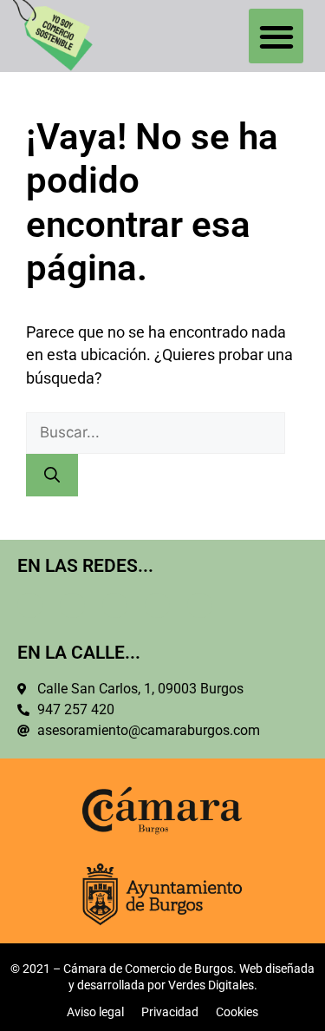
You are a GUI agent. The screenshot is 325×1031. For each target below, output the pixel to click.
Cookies (237, 1012)
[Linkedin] (114, 605)
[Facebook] (29, 605)
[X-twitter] (72, 605)
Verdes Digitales (211, 985)
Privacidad (169, 1012)
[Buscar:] (155, 432)
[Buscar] (52, 475)
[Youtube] (199, 605)
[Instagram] (157, 605)
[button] (276, 36)
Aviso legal (95, 1012)
